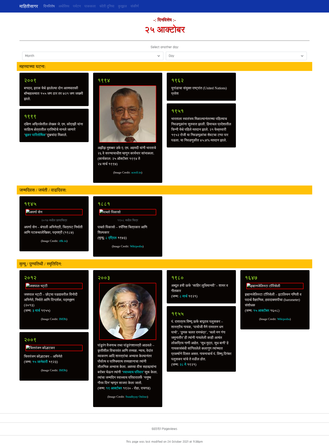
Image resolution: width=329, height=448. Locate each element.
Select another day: (165, 47)
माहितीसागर (28, 6)
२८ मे (182, 364)
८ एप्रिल (111, 238)
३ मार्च (36, 310)
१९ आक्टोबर (114, 388)
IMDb (62, 319)
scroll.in (136, 172)
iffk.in (62, 241)
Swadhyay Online (136, 396)
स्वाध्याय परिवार (133, 372)
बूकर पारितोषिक (35, 135)
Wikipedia (136, 246)
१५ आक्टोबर (261, 310)
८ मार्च (183, 296)
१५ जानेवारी (40, 362)
